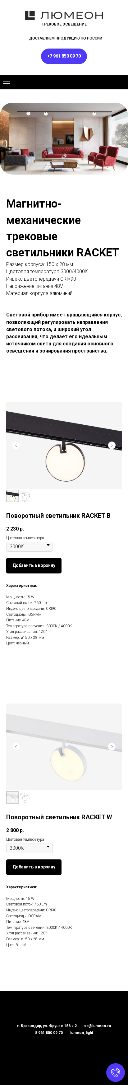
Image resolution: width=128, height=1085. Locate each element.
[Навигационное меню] (6, 82)
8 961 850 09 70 (49, 1033)
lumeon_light (81, 1033)
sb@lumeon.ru (97, 1026)
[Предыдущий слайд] (16, 445)
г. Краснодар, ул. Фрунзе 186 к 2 (47, 1026)
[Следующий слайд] (112, 445)
